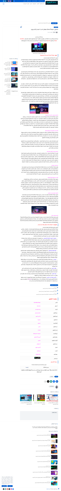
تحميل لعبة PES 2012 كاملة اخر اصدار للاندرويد (43, 451)
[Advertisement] (30, 14)
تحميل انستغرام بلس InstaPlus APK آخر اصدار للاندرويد (41, 472)
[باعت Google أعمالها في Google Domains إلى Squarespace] (14, 91)
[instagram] (10, 1)
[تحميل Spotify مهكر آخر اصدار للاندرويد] (54, 468)
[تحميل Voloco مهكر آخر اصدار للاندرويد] (54, 446)
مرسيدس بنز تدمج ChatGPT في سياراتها (7, 86)
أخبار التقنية (42, 3)
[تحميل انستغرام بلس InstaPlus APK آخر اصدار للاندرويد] (54, 473)
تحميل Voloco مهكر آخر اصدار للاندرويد (44, 445)
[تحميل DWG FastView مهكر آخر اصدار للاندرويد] (54, 457)
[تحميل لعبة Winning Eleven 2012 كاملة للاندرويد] (54, 483)
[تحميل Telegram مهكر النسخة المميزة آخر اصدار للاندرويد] (54, 441)
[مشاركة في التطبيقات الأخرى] (45, 381)
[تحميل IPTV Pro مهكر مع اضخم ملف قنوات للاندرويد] (14, 63)
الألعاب (38, 3)
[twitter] (12, 1)
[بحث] (3, 4)
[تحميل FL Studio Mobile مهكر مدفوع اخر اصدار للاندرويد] (54, 478)
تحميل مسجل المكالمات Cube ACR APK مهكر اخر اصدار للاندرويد (46, 294)
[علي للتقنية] (52, 3)
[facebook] (14, 1)
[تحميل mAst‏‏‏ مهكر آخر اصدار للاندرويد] (14, 69)
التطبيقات (34, 3)
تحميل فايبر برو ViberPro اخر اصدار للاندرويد (50, 288)
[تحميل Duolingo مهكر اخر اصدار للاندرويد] (54, 462)
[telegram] (3, 1)
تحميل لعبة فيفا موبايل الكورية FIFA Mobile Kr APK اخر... (7, 80)
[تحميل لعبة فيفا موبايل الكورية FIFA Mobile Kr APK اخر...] (14, 80)
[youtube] (8, 1)
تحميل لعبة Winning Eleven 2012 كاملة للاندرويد (42, 482)
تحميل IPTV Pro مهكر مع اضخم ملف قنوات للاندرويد (7, 64)
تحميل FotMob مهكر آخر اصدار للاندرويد (39, 403)
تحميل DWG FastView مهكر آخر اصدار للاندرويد (43, 456)
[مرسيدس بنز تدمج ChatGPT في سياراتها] (14, 85)
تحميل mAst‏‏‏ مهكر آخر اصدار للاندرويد (7, 69)
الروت (31, 3)
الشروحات (25, 3)
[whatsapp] (5, 1)
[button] (54, 381)
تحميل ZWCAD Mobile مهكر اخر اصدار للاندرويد (26, 403)
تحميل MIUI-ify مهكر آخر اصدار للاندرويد (44, 23)
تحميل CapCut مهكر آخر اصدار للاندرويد (7, 74)
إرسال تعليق (54, 412)
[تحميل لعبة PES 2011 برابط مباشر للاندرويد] (54, 436)
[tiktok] (7, 1)
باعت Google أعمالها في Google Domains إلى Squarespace (7, 92)
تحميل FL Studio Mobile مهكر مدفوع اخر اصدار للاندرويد (41, 477)
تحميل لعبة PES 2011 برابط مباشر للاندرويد (43, 435)
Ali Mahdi (54, 32)
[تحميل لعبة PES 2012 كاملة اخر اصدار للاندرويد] (54, 452)
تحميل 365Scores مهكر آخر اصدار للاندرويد (53, 403)
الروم (28, 3)
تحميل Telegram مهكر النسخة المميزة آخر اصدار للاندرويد (41, 440)
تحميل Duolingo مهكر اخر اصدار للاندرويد (43, 461)
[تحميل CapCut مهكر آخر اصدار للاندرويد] (14, 74)
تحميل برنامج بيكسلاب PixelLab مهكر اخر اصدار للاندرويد (48, 291)
